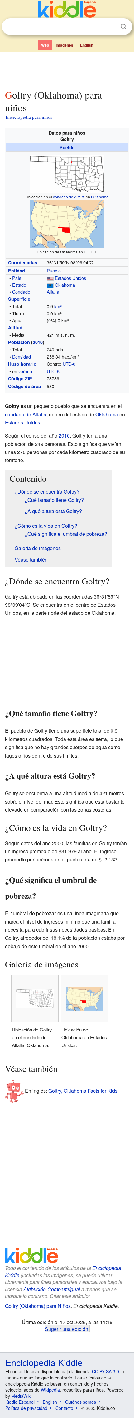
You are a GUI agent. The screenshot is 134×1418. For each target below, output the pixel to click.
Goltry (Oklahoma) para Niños (38, 1305)
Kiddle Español (20, 1402)
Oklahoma (99, 196)
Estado (19, 284)
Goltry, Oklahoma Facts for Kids (82, 1090)
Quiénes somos (80, 1402)
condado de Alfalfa (69, 196)
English (86, 45)
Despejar (110, 26)
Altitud (15, 327)
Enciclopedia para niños (29, 117)
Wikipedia (50, 1390)
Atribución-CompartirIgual (51, 1289)
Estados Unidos (70, 278)
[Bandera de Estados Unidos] (50, 278)
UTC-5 (53, 371)
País (16, 278)
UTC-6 (69, 363)
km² (58, 306)
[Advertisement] (67, 69)
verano (25, 371)
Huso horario (22, 364)
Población (19, 342)
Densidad (21, 356)
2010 (38, 342)
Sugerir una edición (66, 1328)
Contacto (64, 1408)
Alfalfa (53, 291)
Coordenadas (22, 262)
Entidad (16, 270)
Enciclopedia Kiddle (44, 1362)
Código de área (24, 386)
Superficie (19, 299)
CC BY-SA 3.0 (105, 1371)
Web (45, 45)
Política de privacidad (26, 1408)
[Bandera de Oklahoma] (50, 284)
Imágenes (64, 45)
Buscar (123, 27)
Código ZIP (20, 378)
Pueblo (67, 147)
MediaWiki (21, 1396)
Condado (21, 291)
